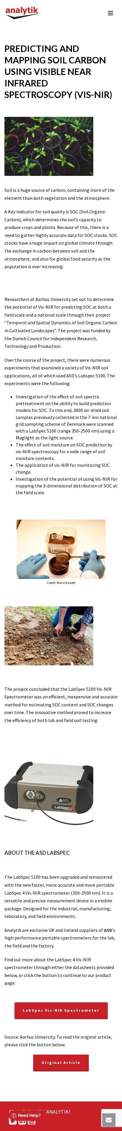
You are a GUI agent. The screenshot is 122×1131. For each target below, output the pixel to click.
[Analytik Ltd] (23, 13)
